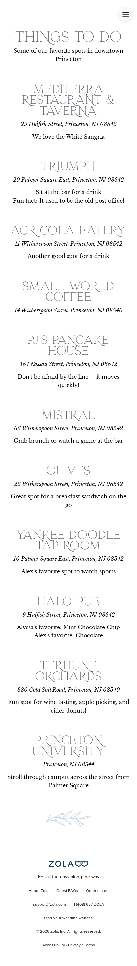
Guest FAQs (67, 891)
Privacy (74, 945)
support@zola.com (49, 905)
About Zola (38, 891)
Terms (89, 945)
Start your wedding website (68, 918)
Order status (97, 891)
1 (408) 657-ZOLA (89, 905)
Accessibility (53, 945)
